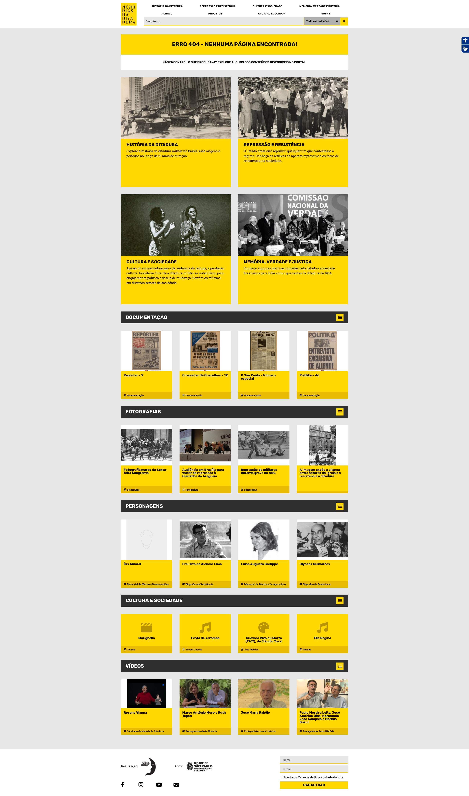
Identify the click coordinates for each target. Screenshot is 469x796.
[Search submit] (344, 21)
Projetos (215, 13)
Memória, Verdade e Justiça (319, 6)
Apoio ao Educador (271, 13)
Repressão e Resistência (218, 6)
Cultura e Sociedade (267, 6)
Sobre (325, 13)
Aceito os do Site (313, 777)
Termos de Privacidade (315, 777)
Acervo (167, 13)
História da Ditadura (167, 6)
